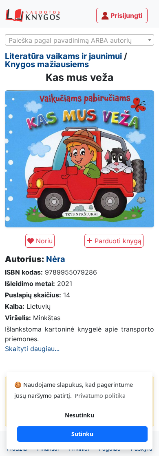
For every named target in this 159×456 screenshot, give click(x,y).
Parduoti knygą (117, 241)
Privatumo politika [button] (100, 395)
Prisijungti (125, 15)
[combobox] (79, 40)
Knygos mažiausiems (47, 64)
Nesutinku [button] (79, 415)
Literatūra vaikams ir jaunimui (63, 56)
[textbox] (79, 40)
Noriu (43, 241)
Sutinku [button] (82, 434)
